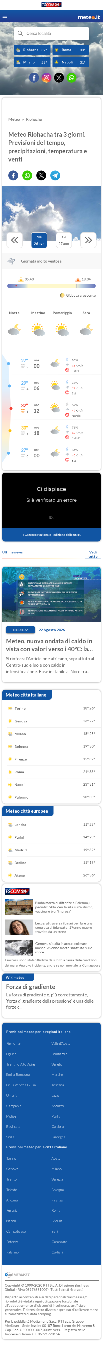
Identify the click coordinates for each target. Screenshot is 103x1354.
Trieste (11, 1190)
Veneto (57, 1064)
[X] (59, 78)
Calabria (58, 1126)
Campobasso (16, 1231)
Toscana (58, 1085)
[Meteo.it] (89, 16)
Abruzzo (58, 1106)
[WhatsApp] (71, 78)
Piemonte (13, 1043)
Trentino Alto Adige (20, 1064)
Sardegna (58, 1137)
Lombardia (59, 1054)
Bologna (58, 1190)
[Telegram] (55, 175)
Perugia (12, 1210)
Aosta (56, 1158)
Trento (11, 1179)
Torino (11, 1158)
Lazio (55, 1095)
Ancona (12, 1200)
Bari (55, 1231)
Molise (11, 1116)
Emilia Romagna (18, 1074)
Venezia (57, 1179)
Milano (57, 1169)
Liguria (11, 1054)
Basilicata (13, 1126)
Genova (12, 1169)
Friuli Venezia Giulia (21, 1085)
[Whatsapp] (27, 175)
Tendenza (20, 630)
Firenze (57, 1200)
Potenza (12, 1242)
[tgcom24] (52, 5)
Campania (13, 1106)
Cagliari (57, 1252)
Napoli (11, 1221)
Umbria (11, 1095)
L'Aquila (57, 1221)
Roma (56, 1210)
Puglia (56, 1116)
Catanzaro (60, 1242)
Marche (57, 1074)
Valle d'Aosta (61, 1043)
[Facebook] (34, 78)
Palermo (12, 1252)
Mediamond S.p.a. (43, 1321)
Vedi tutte (93, 554)
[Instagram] (47, 78)
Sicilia (10, 1137)
